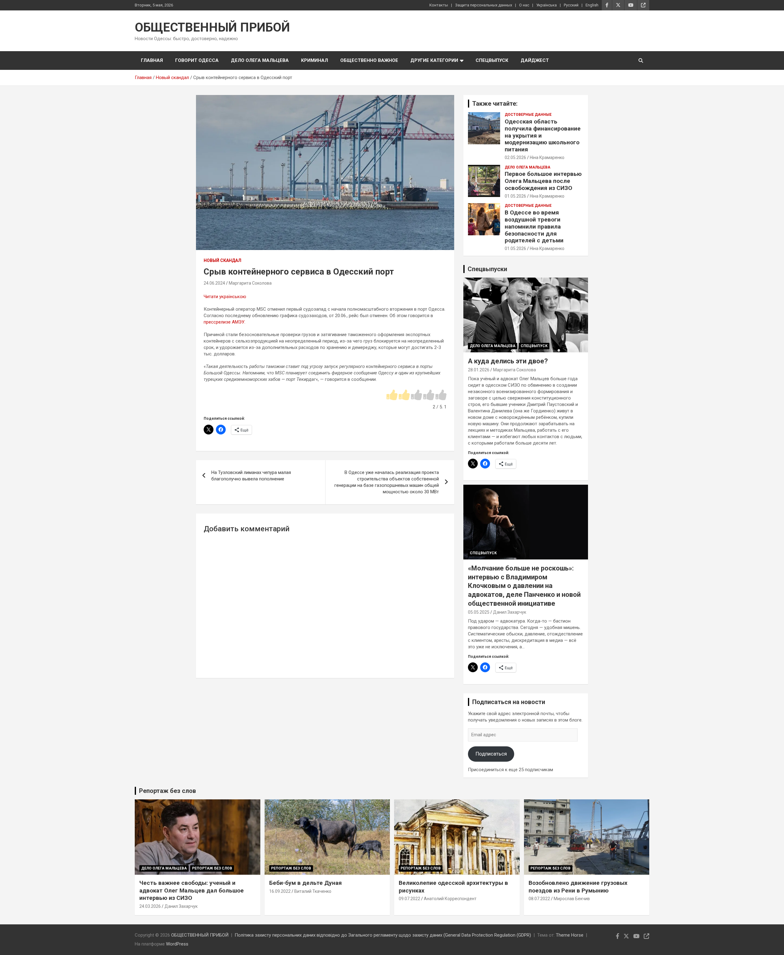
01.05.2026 (515, 196)
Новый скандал (222, 260)
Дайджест (535, 60)
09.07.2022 (409, 898)
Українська (546, 5)
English (592, 5)
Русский (571, 5)
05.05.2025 (478, 612)
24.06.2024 (214, 283)
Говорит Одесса (197, 60)
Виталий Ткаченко (312, 891)
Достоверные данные (528, 114)
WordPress (177, 944)
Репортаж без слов (167, 790)
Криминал (314, 60)
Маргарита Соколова (250, 283)
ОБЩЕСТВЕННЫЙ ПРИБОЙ (212, 27)
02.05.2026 (515, 157)
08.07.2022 (539, 898)
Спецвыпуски (487, 269)
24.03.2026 (150, 906)
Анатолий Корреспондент (450, 898)
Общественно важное (369, 60)
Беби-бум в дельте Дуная (305, 882)
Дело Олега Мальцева (260, 60)
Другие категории (434, 60)
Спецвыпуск (492, 60)
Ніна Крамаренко (547, 157)
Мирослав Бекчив (572, 898)
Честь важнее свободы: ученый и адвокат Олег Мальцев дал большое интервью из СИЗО (191, 890)
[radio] (392, 395)
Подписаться (491, 754)
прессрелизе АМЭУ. (224, 322)
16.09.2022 (280, 891)
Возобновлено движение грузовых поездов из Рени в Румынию (578, 886)
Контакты (438, 5)
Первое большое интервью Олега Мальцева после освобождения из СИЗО (543, 180)
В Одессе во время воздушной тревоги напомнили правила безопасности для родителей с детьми (534, 226)
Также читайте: (495, 103)
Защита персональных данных (483, 5)
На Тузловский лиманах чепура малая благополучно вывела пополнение (251, 476)
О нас (524, 5)
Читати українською (225, 296)
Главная (152, 60)
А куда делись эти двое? (508, 361)
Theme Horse (569, 935)
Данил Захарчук (509, 612)
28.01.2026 (478, 369)
